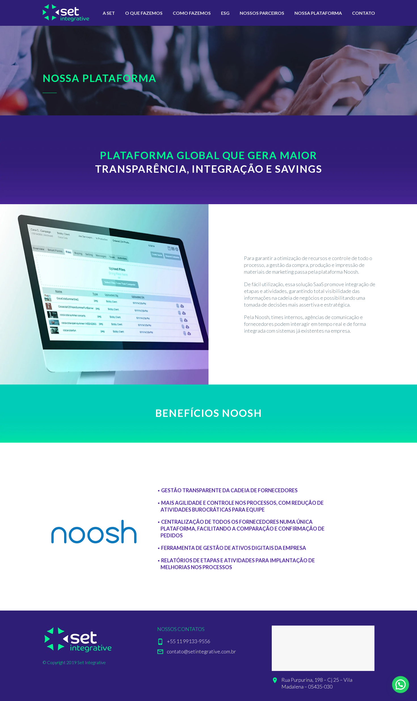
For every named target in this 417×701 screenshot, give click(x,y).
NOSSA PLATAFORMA (318, 13)
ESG (225, 13)
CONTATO (363, 13)
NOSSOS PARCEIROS (262, 13)
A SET (109, 13)
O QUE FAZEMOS (144, 13)
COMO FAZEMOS (192, 13)
